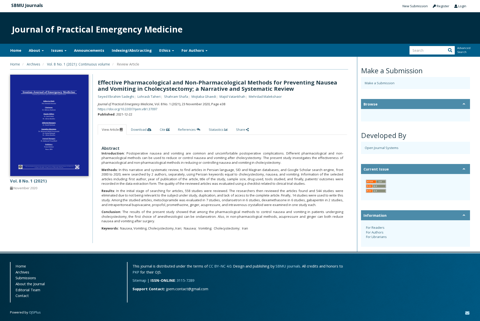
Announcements (89, 50)
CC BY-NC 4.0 (220, 266)
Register (442, 6)
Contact (22, 295)
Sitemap (139, 280)
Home (15, 50)
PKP (135, 272)
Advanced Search (463, 50)
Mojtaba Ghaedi (204, 96)
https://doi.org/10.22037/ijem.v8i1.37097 (127, 109)
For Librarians (376, 236)
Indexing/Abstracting (132, 50)
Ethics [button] (165, 50)
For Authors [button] (193, 50)
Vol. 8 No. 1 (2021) (28, 181)
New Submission (415, 6)
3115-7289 (185, 280)
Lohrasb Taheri (149, 96)
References (187, 129)
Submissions (26, 277)
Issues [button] (57, 50)
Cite (163, 129)
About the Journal (30, 283)
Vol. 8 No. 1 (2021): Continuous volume (78, 64)
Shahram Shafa (176, 96)
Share (241, 129)
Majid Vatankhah (233, 96)
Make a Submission (379, 83)
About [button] (35, 50)
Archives (33, 64)
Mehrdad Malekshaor (265, 96)
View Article (111, 129)
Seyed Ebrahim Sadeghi (116, 96)
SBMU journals (288, 266)
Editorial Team (28, 289)
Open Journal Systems (381, 148)
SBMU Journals (27, 5)
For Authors (375, 232)
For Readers (375, 227)
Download (139, 129)
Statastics (216, 129)
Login (462, 6)
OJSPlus (35, 312)
